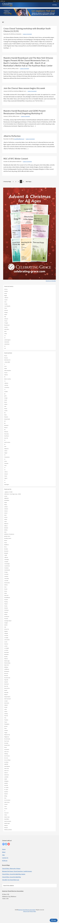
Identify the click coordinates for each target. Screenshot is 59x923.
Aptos (5, 515)
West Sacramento (7, 821)
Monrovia (6, 673)
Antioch (5, 513)
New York (6, 438)
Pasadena (6, 720)
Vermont (6, 474)
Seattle (5, 779)
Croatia (5, 304)
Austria (5, 293)
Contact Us (5, 858)
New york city (6, 688)
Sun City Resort (7, 800)
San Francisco (7, 755)
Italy (5, 316)
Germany (6, 310)
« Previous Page (7, 182)
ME (4, 423)
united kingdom (7, 340)
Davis (5, 587)
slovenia (6, 327)
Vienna (5, 476)
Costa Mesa (6, 578)
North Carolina (7, 442)
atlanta (5, 519)
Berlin (5, 532)
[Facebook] (3, 844)
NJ (4, 440)
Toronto (6, 804)
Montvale (6, 675)
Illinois (5, 402)
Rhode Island (6, 325)
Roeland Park (7, 745)
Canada (5, 299)
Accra (5, 366)
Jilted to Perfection (12, 136)
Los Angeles (6, 648)
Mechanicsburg (7, 663)
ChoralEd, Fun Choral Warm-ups (10, 880)
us (4, 810)
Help (3, 855)
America (5, 289)
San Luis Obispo (7, 760)
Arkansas (6, 374)
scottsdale (6, 777)
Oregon (5, 453)
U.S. (5, 335)
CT (4, 389)
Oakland (6, 705)
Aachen (5, 496)
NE (4, 429)
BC (4, 376)
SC (4, 459)
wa (4, 482)
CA (4, 381)
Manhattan (6, 654)
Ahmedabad (6, 500)
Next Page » (29, 182)
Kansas (5, 408)
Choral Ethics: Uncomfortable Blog (11, 877)
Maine (5, 414)
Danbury (6, 584)
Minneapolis (6, 671)
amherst (5, 506)
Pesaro (5, 722)
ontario (5, 450)
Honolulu (6, 618)
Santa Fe (6, 772)
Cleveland (6, 576)
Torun (5, 806)
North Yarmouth (7, 698)
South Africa (6, 329)
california (6, 557)
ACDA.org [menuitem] (3, 1)
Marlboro (6, 658)
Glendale (6, 608)
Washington (6, 484)
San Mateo (6, 762)
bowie (5, 542)
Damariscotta (7, 582)
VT (4, 480)
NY (4, 444)
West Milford (6, 819)
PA (4, 455)
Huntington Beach (7, 620)
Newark (5, 690)
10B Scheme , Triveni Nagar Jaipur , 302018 (12, 494)
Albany (5, 504)
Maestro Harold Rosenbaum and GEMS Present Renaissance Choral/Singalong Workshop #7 (24, 112)
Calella (5, 555)
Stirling (5, 796)
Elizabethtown (7, 597)
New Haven (6, 684)
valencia (6, 471)
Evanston (6, 599)
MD (5, 421)
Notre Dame (6, 703)
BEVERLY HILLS (7, 536)
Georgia (5, 398)
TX (4, 467)
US (4, 346)
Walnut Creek (6, 817)
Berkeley (5, 530)
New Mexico (6, 436)
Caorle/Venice (7, 565)
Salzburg (6, 753)
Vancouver (6, 812)
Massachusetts (7, 419)
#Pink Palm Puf (7, 360)
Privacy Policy (33, 911)
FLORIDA (6, 391)
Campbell (6, 561)
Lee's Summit (6, 639)
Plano (5, 728)
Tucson (5, 808)
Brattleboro (6, 544)
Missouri (5, 427)
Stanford (6, 793)
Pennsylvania (6, 457)
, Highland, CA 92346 (8, 492)
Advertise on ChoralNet (51, 281)
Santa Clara (6, 768)
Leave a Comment (27, 34)
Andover (6, 511)
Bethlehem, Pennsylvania (9, 534)
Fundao (5, 606)
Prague (5, 732)
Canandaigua (7, 563)
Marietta (5, 656)
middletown (6, 669)
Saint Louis (6, 751)
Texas (5, 465)
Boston (5, 540)
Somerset (6, 785)
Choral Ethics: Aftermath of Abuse (11, 868)
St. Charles (6, 787)
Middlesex (6, 667)
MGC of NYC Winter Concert (15, 158)
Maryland (6, 417)
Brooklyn (6, 549)
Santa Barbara (7, 766)
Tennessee (6, 463)
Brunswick (6, 551)
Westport (6, 825)
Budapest (6, 553)
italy (5, 627)
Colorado (6, 385)
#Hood (5, 355)
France (5, 308)
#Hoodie (6, 358)
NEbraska (6, 431)
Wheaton (6, 827)
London (5, 410)
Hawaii (5, 400)
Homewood (6, 616)
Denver (5, 591)
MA (4, 412)
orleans (5, 711)
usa (5, 348)
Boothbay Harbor (7, 538)
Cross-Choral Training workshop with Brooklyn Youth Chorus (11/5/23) (27, 29)
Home (3, 849)
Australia (6, 291)
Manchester (6, 652)
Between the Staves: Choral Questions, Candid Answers (17, 871)
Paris (5, 717)
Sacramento (6, 749)
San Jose (6, 758)
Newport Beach (7, 696)
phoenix (5, 726)
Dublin (5, 593)
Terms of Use (26, 911)
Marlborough (6, 660)
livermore (6, 644)
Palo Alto (6, 715)
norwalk (5, 701)
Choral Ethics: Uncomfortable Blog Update (13, 874)
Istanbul (5, 625)
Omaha (5, 707)
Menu (55, 5)
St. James (6, 789)
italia (5, 406)
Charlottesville (7, 570)
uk (4, 337)
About (3, 852)
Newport (6, 694)
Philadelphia (6, 724)
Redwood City (7, 734)
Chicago (6, 572)
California (6, 297)
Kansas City (6, 629)
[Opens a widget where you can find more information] (54, 920)
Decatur (5, 589)
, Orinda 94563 (7, 362)
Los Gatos (6, 650)
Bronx (5, 546)
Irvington (6, 622)
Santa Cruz (6, 770)
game (5, 395)
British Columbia (7, 379)
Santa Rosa (6, 774)
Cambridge (6, 559)
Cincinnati (6, 574)
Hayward (6, 612)
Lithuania (6, 318)
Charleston (6, 568)
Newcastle (6, 692)
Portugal (6, 323)
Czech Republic (7, 306)
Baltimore (6, 523)
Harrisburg (6, 610)
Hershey (5, 614)
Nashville (6, 682)
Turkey (5, 333)
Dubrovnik (6, 595)
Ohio (5, 446)
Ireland (5, 314)
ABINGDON (6, 498)
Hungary (6, 312)
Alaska (5, 368)
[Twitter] (6, 844)
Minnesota (6, 425)
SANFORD (6, 764)
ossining (6, 713)
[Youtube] (8, 844)
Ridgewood (6, 736)
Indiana (5, 404)
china (5, 301)
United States (6, 344)
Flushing (6, 601)
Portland (6, 730)
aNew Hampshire (7, 370)
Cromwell (6, 580)
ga (4, 393)
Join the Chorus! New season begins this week (24, 88)
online (5, 709)
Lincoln (5, 641)
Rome (5, 747)
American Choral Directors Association (26, 909)
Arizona (5, 372)
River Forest (6, 741)
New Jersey (6, 433)
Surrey (5, 461)
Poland (5, 320)
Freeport (6, 603)
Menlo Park (6, 665)
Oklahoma (6, 448)
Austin (5, 521)
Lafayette (6, 633)
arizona (5, 517)
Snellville (6, 783)
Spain (5, 331)
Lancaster (6, 635)
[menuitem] (58, 1)
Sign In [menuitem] (54, 1)
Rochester (6, 743)
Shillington (6, 781)
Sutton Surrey (6, 802)
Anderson (6, 508)
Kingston (6, 631)
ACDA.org (4, 860)
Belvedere (6, 527)
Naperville (6, 679)
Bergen (5, 295)
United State (6, 342)
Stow (5, 798)
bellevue (5, 525)
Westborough (7, 823)
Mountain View (7, 677)
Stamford (6, 791)
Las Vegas (6, 637)
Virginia (5, 478)
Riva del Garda (7, 739)
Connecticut (6, 387)
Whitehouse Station (8, 829)
